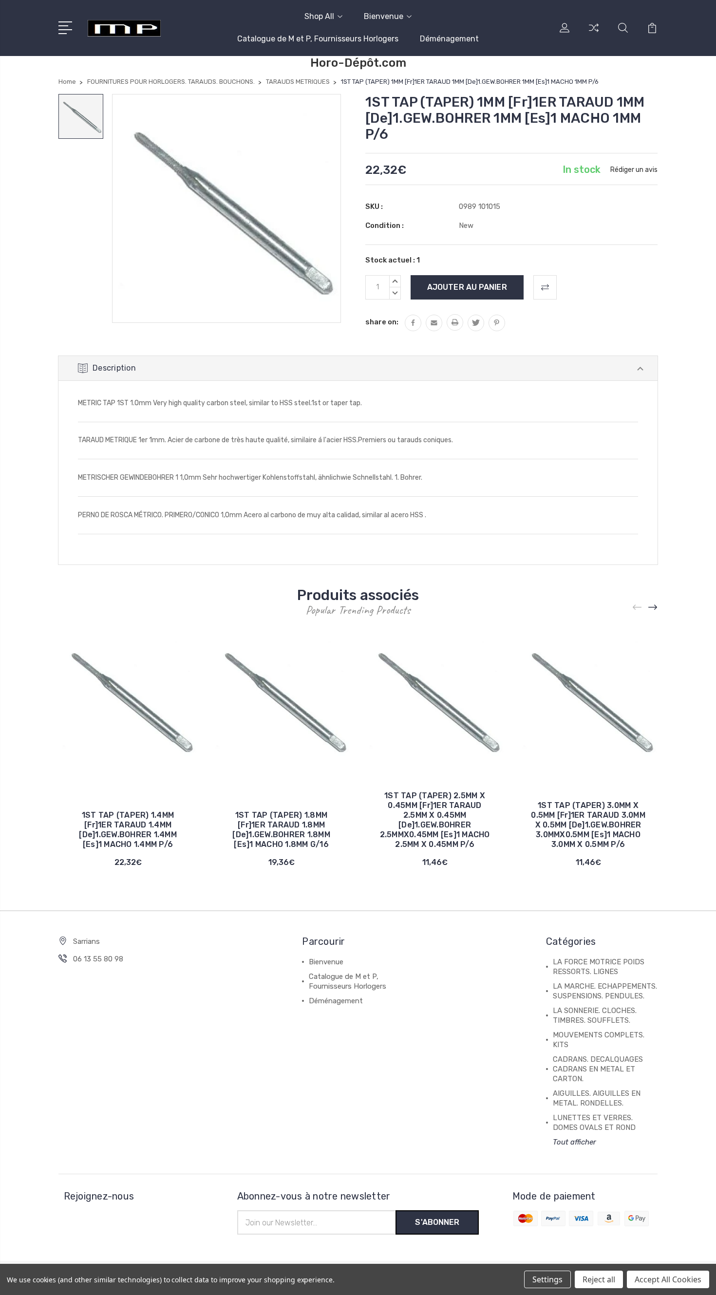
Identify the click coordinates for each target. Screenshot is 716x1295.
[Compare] (593, 33)
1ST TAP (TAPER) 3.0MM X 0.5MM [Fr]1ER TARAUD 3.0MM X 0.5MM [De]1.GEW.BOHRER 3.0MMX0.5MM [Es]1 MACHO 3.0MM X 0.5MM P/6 (588, 825)
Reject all (599, 1279)
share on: (381, 322)
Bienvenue (383, 16)
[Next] (653, 607)
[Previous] (637, 607)
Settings (547, 1279)
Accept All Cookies (668, 1279)
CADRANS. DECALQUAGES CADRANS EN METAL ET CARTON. (598, 1069)
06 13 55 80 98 (98, 959)
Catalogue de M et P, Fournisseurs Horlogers (317, 38)
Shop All (319, 16)
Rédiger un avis (634, 170)
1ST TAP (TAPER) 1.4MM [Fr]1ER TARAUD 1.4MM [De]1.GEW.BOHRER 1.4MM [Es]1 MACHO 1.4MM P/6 (128, 829)
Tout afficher (574, 1142)
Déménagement (449, 38)
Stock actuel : (392, 260)
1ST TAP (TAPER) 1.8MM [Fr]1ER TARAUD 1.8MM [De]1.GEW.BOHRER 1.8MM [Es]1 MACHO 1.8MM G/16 (281, 829)
